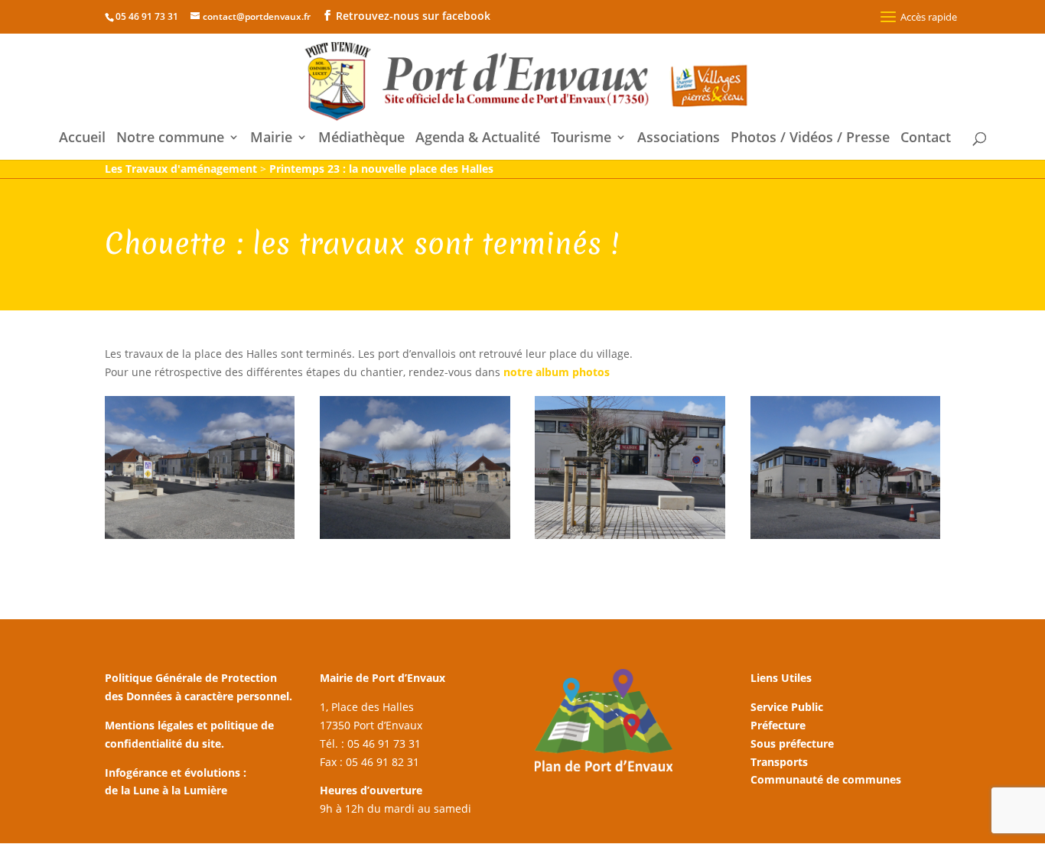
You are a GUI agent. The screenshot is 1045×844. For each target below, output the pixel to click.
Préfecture (778, 725)
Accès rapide (928, 17)
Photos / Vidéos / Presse (810, 138)
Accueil (82, 138)
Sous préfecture (792, 743)
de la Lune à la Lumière (166, 790)
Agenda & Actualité (477, 138)
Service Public (786, 707)
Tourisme (581, 138)
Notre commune (170, 138)
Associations (678, 138)
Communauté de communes (825, 779)
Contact (925, 138)
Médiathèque (361, 138)
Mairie (271, 138)
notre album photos (556, 372)
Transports (779, 762)
